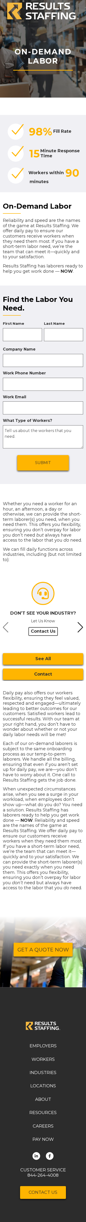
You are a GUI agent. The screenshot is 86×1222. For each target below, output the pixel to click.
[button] (78, 11)
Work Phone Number (24, 373)
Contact (43, 674)
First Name (13, 323)
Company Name (19, 349)
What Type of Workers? (27, 420)
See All (43, 658)
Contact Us (43, 631)
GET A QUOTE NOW (43, 950)
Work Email (14, 397)
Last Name (54, 323)
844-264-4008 (43, 1175)
